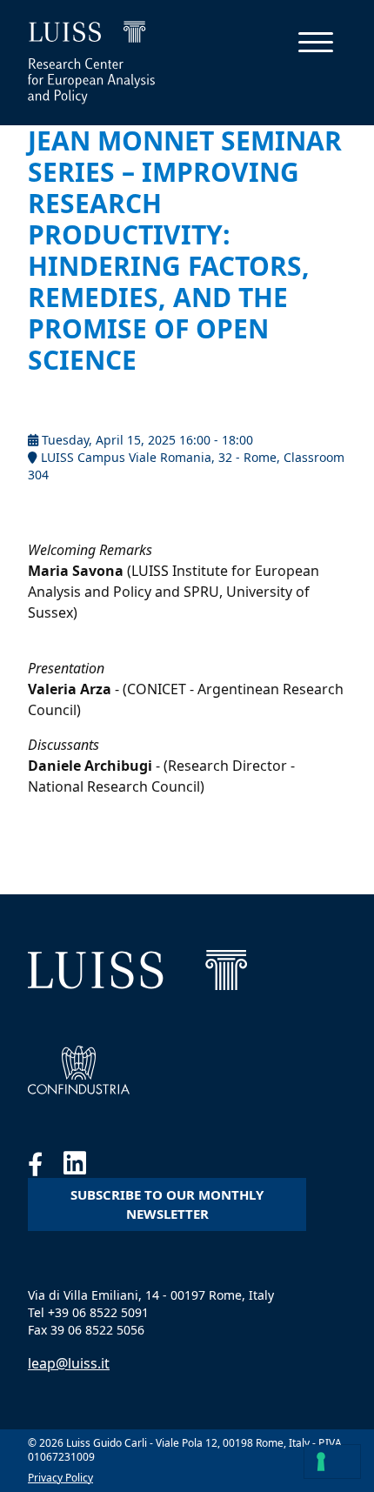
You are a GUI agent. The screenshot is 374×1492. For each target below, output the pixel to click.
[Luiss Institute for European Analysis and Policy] (137, 970)
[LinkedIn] (83, 1167)
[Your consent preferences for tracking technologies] (332, 1461)
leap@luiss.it (69, 1363)
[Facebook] (45, 1167)
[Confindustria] (79, 1070)
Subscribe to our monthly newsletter (167, 1204)
